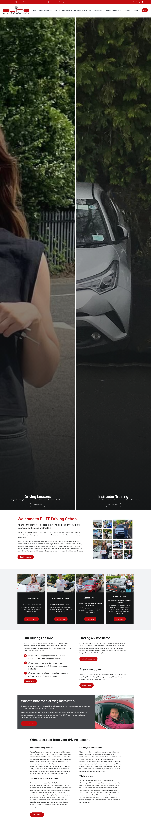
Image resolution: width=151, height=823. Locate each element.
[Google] (142, 2)
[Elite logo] (16, 5)
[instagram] (139, 2)
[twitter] (136, 2)
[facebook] (133, 2)
